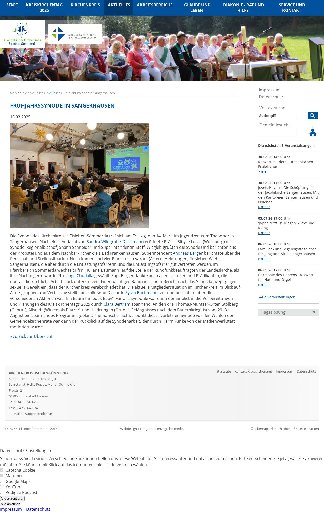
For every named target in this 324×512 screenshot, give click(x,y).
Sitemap (261, 428)
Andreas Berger (188, 253)
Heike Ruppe (36, 384)
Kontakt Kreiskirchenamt (253, 371)
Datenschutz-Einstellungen (25, 450)
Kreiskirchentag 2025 (44, 7)
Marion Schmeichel (62, 384)
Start (12, 5)
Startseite (223, 371)
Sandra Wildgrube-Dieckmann (115, 241)
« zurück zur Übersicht (31, 336)
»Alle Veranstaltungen (276, 297)
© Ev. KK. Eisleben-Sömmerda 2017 (31, 428)
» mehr (264, 171)
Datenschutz (271, 97)
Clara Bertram (117, 304)
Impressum (270, 90)
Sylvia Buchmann (141, 292)
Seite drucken (308, 428)
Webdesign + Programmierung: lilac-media (152, 428)
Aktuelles (53, 93)
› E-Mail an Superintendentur (30, 413)
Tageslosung (274, 312)
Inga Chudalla (80, 275)
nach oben (283, 428)
